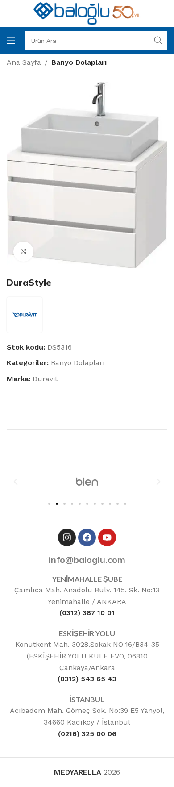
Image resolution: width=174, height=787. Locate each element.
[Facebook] (87, 537)
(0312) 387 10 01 (87, 612)
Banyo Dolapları (79, 62)
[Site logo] (86, 12)
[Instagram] (67, 537)
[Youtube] (107, 537)
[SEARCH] (158, 40)
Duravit (45, 379)
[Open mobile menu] (11, 41)
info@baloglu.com (87, 559)
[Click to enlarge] (23, 252)
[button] (15, 481)
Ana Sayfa (24, 62)
